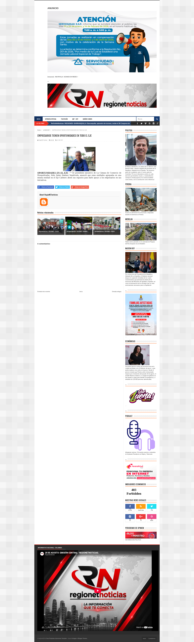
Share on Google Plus (81, 187)
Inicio (38, 119)
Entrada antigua (116, 291)
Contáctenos (151, 638)
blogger (74, 638)
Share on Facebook (47, 187)
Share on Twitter (64, 187)
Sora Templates (50, 638)
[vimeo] (145, 123)
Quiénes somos (87, 119)
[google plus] (158, 123)
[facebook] (137, 123)
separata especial (50, 119)
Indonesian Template (61, 638)
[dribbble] (150, 123)
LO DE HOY (60, 140)
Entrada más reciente (43, 291)
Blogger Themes (82, 638)
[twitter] (141, 123)
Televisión (64, 119)
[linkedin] (154, 123)
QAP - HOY (75, 119)
